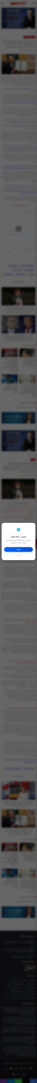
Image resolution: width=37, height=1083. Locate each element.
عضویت (18, 549)
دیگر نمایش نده (18, 555)
